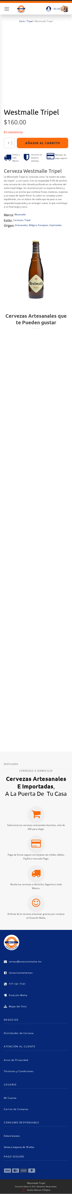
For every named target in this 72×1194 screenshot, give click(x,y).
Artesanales (21, 225)
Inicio (22, 21)
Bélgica (33, 225)
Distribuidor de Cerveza (19, 1033)
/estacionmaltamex (21, 972)
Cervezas (18, 220)
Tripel (30, 21)
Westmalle (20, 214)
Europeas (43, 225)
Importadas (55, 225)
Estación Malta (18, 995)
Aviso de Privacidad (16, 1060)
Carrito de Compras (16, 1109)
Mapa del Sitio (18, 1006)
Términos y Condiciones (19, 1071)
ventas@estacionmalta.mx (25, 961)
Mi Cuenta (10, 1098)
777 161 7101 (17, 984)
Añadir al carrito (42, 143)
